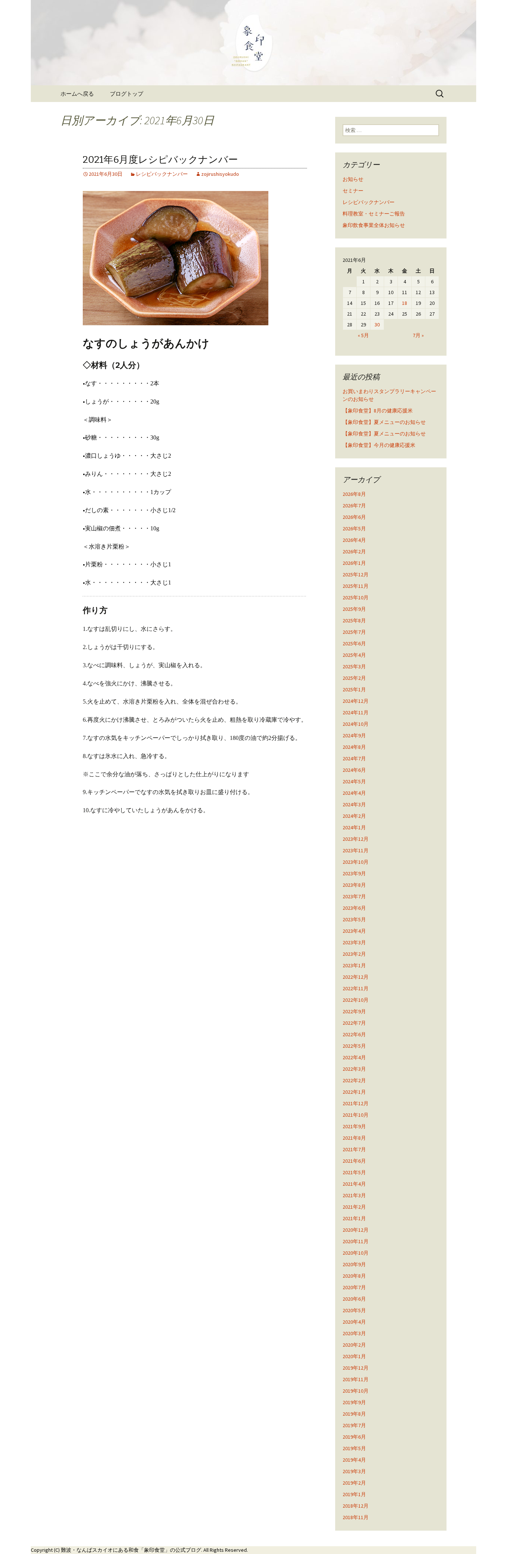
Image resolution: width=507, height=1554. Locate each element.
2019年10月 (356, 1390)
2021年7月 (354, 1149)
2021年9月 (354, 1126)
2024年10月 (356, 724)
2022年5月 (354, 1046)
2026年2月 (354, 551)
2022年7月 (354, 1023)
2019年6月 (354, 1436)
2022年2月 (354, 1080)
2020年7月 (354, 1287)
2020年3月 (354, 1333)
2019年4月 (354, 1459)
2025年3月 (354, 666)
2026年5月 (354, 528)
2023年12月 (356, 839)
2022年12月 (356, 977)
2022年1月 (354, 1092)
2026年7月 (354, 505)
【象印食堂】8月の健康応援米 (378, 410)
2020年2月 (354, 1344)
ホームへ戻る (77, 93)
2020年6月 (354, 1298)
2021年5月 (354, 1172)
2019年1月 (354, 1494)
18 (404, 303)
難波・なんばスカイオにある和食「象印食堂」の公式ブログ (131, 1550)
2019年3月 (354, 1471)
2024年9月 (354, 735)
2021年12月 (356, 1103)
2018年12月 (356, 1505)
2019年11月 (356, 1379)
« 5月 (363, 335)
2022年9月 (354, 1011)
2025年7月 (354, 632)
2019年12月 (356, 1367)
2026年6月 (354, 517)
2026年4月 (354, 540)
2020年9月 (354, 1264)
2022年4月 (354, 1057)
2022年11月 (356, 988)
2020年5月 (354, 1310)
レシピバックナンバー (162, 174)
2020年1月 (354, 1356)
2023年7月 (354, 896)
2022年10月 (356, 1000)
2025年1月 (354, 689)
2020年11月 (356, 1241)
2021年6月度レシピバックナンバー (160, 159)
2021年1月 (354, 1218)
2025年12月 (356, 574)
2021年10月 (356, 1115)
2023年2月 (354, 954)
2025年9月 (354, 609)
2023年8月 (354, 885)
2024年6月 (354, 770)
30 (377, 324)
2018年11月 (356, 1517)
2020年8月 (354, 1275)
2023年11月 (356, 850)
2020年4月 (354, 1321)
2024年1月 (354, 827)
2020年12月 (356, 1230)
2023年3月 (354, 942)
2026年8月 (354, 494)
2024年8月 (354, 747)
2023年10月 (356, 862)
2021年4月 (354, 1184)
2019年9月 (354, 1402)
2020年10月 (356, 1253)
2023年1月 (354, 965)
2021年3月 (354, 1195)
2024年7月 (354, 758)
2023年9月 (354, 873)
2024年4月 (354, 793)
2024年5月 (354, 781)
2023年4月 (354, 931)
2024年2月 (354, 816)
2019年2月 (354, 1482)
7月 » (418, 335)
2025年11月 (356, 586)
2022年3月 (354, 1069)
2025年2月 (354, 678)
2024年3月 (354, 804)
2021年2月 (354, 1207)
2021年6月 (354, 1161)
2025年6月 (354, 643)
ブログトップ (126, 93)
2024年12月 (356, 701)
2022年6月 (354, 1034)
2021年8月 (354, 1138)
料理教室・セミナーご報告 (374, 213)
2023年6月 (354, 908)
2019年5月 (354, 1448)
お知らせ (353, 179)
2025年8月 (354, 620)
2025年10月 (356, 597)
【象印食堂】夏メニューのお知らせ (384, 422)
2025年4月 (354, 655)
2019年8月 (354, 1413)
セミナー (353, 190)
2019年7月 (354, 1425)
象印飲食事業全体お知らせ (374, 225)
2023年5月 (354, 919)
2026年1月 (354, 563)
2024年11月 (356, 712)
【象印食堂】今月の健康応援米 (379, 445)
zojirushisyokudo (220, 174)
